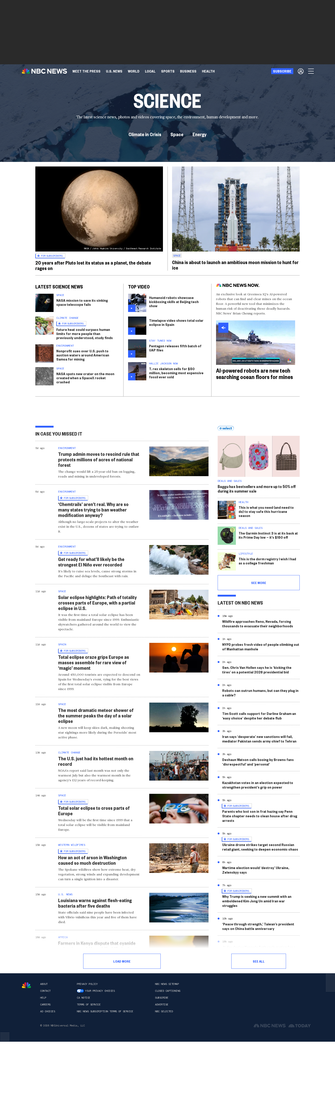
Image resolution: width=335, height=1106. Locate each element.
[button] (150, 71)
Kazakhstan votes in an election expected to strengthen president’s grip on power (257, 784)
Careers (45, 1004)
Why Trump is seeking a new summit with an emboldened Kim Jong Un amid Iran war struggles (256, 901)
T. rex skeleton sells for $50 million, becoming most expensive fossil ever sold (176, 372)
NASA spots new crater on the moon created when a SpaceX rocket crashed (85, 377)
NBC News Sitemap (167, 984)
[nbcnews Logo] (26, 985)
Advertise (161, 1004)
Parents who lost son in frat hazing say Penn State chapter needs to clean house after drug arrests (259, 816)
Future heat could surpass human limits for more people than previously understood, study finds (84, 333)
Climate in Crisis (145, 134)
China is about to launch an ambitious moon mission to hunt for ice (235, 265)
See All (259, 961)
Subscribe (161, 997)
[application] (255, 342)
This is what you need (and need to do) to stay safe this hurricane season (266, 511)
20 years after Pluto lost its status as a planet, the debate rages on (93, 265)
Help (43, 997)
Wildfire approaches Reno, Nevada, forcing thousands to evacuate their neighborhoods (257, 623)
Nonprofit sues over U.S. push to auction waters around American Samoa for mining (82, 354)
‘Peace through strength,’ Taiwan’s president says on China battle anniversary (258, 926)
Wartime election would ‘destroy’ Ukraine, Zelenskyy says (255, 870)
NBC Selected (164, 1011)
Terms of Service (88, 1004)
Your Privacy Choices (100, 990)
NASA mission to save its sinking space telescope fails (82, 302)
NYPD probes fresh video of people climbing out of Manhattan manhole (260, 646)
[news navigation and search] (311, 71)
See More (258, 583)
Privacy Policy (87, 984)
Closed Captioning (167, 990)
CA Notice (83, 997)
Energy (199, 134)
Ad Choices (47, 1011)
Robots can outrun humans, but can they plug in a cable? (260, 692)
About (44, 984)
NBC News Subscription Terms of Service (105, 1011)
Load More (122, 961)
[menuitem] (86, 71)
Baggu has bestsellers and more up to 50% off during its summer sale (257, 488)
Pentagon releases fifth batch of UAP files (175, 347)
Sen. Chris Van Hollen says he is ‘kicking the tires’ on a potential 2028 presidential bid (256, 669)
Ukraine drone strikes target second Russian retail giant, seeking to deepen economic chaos (260, 847)
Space (176, 134)
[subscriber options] (301, 71)
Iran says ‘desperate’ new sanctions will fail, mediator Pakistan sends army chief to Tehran (259, 738)
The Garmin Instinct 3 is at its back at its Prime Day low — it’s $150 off (268, 535)
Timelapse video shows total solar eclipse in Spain (176, 322)
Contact (45, 990)
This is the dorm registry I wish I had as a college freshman (267, 560)
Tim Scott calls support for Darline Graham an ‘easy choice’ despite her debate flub (259, 715)
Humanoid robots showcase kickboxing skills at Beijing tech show (174, 301)
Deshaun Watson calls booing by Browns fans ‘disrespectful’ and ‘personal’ (258, 761)
